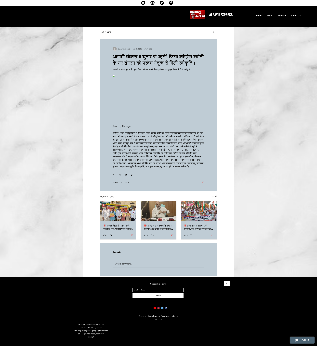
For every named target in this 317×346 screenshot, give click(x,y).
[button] (213, 32)
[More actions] (202, 48)
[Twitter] (162, 3)
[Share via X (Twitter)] (120, 175)
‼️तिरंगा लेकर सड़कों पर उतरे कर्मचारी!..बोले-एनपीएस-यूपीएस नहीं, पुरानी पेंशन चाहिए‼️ (197, 227)
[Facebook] (171, 3)
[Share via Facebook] (114, 175)
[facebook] (166, 308)
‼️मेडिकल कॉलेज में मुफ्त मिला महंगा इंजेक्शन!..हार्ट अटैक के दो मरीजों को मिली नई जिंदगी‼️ (158, 227)
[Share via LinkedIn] (126, 175)
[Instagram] (152, 3)
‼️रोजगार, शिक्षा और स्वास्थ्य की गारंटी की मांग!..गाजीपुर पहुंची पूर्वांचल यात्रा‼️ (117, 227)
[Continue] (227, 283)
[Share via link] (132, 175)
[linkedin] (158, 308)
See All (214, 196)
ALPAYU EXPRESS (221, 14)
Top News (105, 32)
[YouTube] (143, 3)
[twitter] (162, 308)
